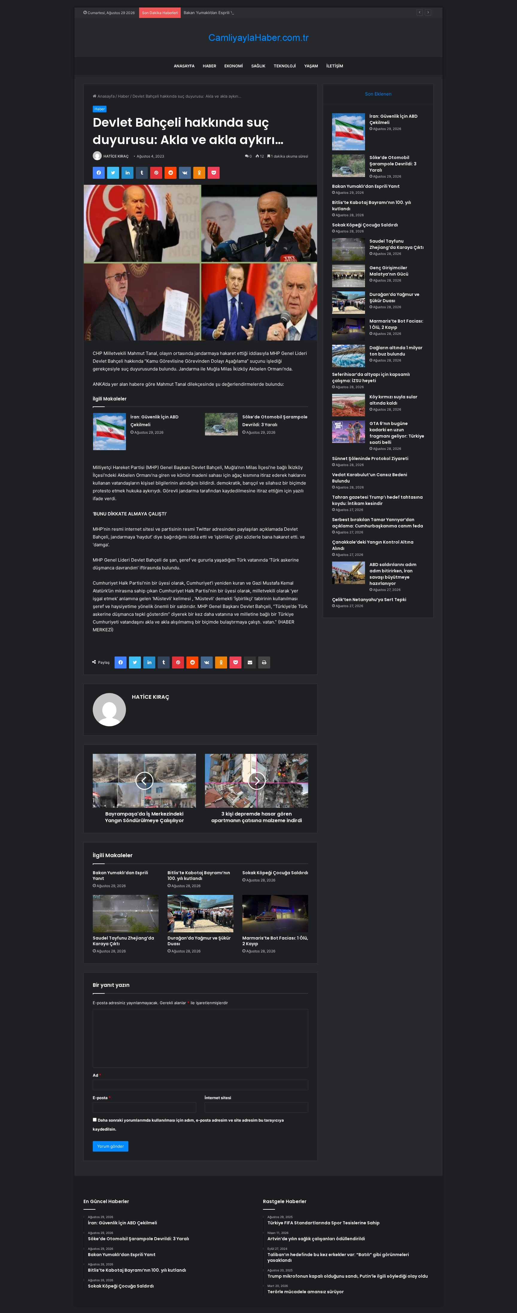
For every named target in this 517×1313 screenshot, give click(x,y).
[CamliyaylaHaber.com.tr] (258, 37)
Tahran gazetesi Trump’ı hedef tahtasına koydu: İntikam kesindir (377, 500)
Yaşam (311, 65)
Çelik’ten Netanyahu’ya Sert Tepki (369, 600)
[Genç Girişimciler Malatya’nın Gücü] (348, 276)
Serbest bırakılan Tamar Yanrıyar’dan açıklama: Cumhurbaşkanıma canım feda (377, 523)
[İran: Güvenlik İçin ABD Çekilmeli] (109, 431)
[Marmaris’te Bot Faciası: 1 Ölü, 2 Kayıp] (275, 913)
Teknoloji (285, 65)
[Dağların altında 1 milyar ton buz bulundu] (348, 356)
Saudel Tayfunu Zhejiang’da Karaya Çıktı (123, 941)
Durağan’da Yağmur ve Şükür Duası (199, 941)
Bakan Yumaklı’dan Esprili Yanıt (212, 12)
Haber (209, 65)
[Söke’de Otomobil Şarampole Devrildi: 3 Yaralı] (221, 424)
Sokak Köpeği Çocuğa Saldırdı (275, 873)
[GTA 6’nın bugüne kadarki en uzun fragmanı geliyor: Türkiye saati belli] (348, 431)
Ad (97, 1075)
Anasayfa (184, 65)
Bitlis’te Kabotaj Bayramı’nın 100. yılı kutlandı (199, 875)
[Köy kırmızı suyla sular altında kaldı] (348, 405)
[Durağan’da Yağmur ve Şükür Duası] (200, 913)
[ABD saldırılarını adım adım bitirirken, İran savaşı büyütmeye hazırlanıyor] (348, 573)
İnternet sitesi (218, 1097)
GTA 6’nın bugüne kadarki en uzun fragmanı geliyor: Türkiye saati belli (396, 432)
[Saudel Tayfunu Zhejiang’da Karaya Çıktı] (126, 913)
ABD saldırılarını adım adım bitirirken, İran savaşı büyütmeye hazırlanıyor (392, 574)
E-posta (102, 1097)
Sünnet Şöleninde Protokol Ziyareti (370, 459)
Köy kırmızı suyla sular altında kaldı (393, 400)
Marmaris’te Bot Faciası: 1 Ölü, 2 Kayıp (275, 941)
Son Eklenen (378, 94)
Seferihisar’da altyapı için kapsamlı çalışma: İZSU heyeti (371, 377)
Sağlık (258, 65)
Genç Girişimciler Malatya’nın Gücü (388, 271)
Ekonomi (233, 65)
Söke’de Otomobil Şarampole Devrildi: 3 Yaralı (392, 164)
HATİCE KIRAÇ (116, 156)
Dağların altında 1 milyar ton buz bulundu (395, 351)
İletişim (334, 65)
